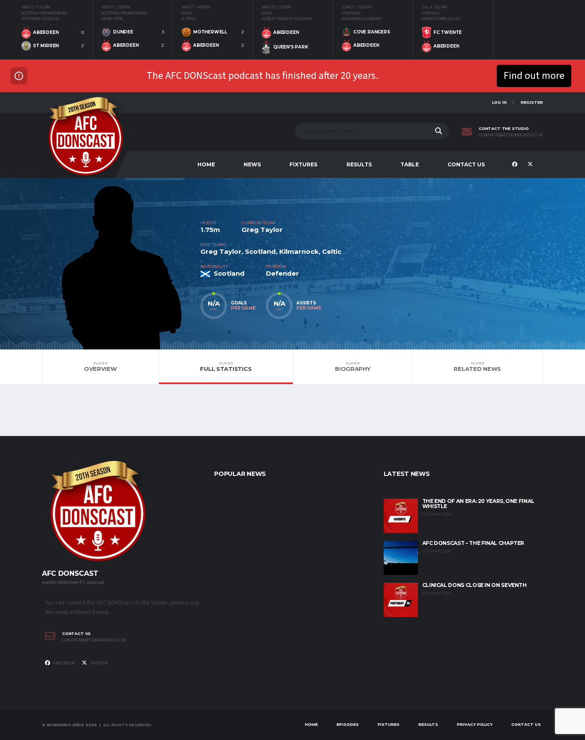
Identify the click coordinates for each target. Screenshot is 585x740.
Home (206, 164)
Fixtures (303, 164)
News (252, 164)
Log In (499, 102)
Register (532, 102)
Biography (352, 366)
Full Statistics (225, 366)
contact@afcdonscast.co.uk (511, 135)
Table (409, 164)
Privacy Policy (474, 724)
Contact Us (466, 164)
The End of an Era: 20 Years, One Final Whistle (478, 503)
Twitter (98, 663)
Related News (477, 366)
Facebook (63, 663)
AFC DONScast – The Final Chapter (473, 543)
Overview (100, 366)
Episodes (348, 724)
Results (359, 164)
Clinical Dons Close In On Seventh (474, 585)
